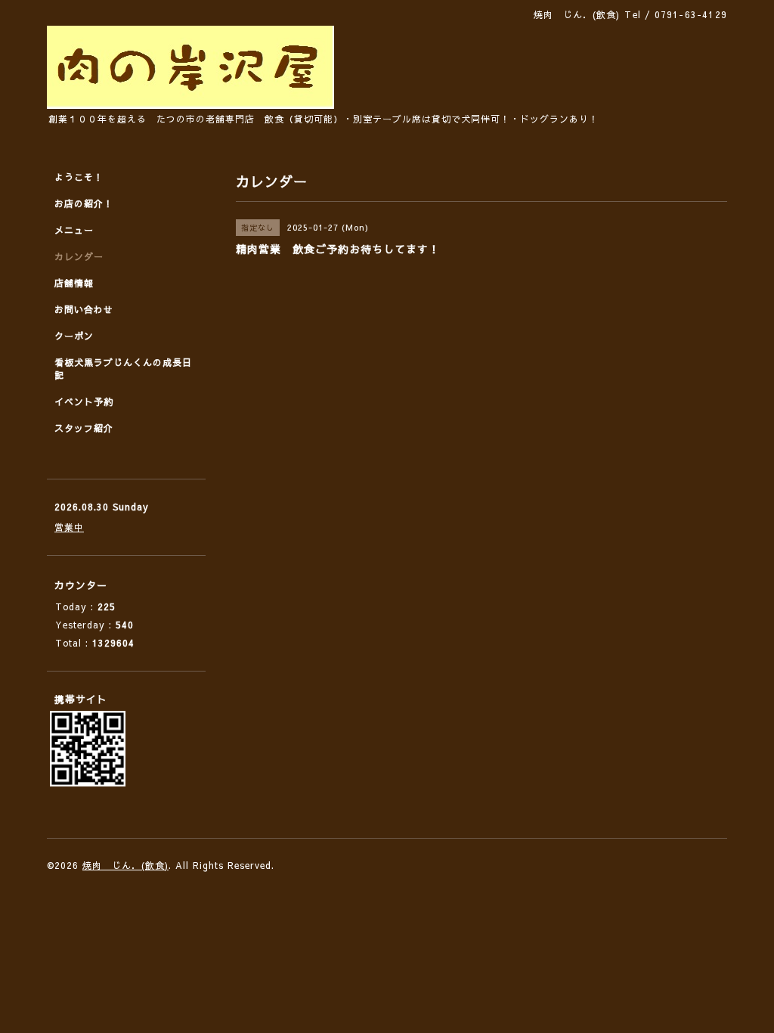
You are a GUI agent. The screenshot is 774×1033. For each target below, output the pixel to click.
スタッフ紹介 (83, 428)
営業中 (69, 527)
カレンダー (79, 256)
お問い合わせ (83, 309)
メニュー (74, 230)
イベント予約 (83, 402)
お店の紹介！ (83, 203)
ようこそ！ (79, 177)
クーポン (74, 336)
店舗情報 (74, 283)
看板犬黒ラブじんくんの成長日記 (123, 368)
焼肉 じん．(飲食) (125, 865)
